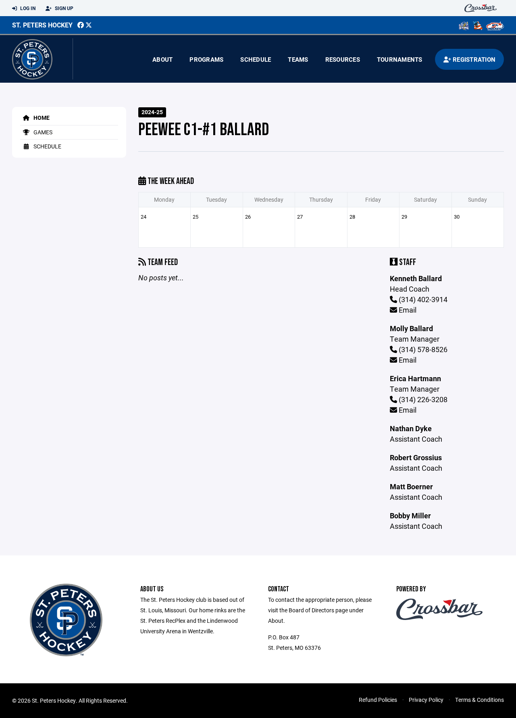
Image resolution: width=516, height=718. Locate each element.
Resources (342, 59)
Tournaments (399, 59)
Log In (27, 8)
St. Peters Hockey (42, 25)
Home (41, 117)
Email (406, 310)
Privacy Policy (426, 699)
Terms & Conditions (479, 699)
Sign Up (63, 8)
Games (42, 132)
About (162, 59)
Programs (206, 59)
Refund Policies (378, 699)
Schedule (255, 59)
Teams (298, 59)
